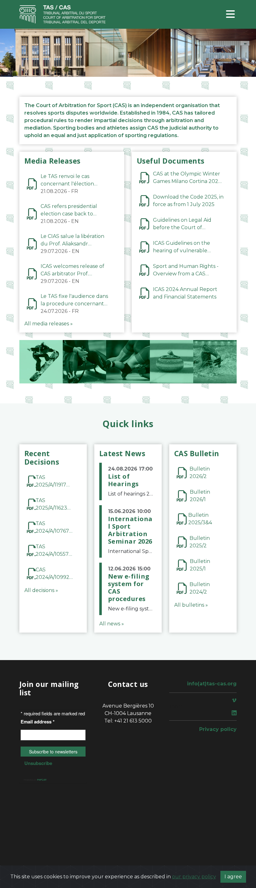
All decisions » (41, 590)
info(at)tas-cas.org (212, 684)
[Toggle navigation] (230, 14)
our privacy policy (194, 877)
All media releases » (48, 324)
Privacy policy (218, 729)
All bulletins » (191, 605)
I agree (233, 877)
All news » (111, 624)
